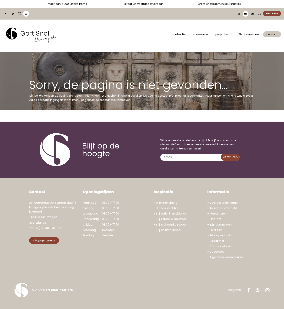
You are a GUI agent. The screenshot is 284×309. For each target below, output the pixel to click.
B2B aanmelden (248, 34)
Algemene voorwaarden (227, 257)
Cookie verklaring (221, 246)
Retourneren (218, 213)
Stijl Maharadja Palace (171, 225)
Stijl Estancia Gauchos (171, 219)
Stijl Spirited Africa (168, 230)
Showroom (200, 34)
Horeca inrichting (167, 208)
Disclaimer (217, 241)
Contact (272, 34)
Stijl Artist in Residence (171, 213)
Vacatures (217, 252)
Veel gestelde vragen (224, 203)
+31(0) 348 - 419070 (48, 228)
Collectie (179, 34)
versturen (230, 157)
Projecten (222, 34)
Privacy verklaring (222, 235)
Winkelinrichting (166, 203)
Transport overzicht (223, 208)
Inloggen (272, 13)
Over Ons (216, 230)
